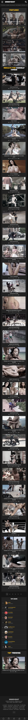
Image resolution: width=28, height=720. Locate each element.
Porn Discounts (12, 5)
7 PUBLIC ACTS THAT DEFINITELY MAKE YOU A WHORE (14, 138)
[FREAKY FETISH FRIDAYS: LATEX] (14, 457)
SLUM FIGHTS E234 (14, 293)
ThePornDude (22, 709)
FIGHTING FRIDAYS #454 (14, 327)
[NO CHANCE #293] (14, 183)
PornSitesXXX (22, 705)
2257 (14, 702)
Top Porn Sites (22, 706)
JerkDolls (7, 5)
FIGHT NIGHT (14, 120)
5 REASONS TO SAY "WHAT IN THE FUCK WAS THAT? (14, 156)
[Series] (8, 718)
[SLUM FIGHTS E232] (14, 440)
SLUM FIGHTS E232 (14, 448)
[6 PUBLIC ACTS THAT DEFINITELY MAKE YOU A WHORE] (14, 353)
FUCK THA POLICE (14, 87)
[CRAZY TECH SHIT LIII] (14, 509)
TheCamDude (10, 705)
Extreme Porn (15, 706)
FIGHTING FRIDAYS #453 (14, 481)
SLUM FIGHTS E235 (14, 224)
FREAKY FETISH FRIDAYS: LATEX (14, 464)
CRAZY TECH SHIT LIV (14, 379)
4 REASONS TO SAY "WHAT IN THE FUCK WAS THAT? (14, 569)
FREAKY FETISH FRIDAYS (14, 207)
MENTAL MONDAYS (14, 62)
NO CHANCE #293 (14, 190)
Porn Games (3, 5)
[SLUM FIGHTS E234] (14, 286)
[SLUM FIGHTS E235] (14, 217)
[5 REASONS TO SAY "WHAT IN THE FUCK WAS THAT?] (14, 148)
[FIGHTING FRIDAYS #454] (14, 319)
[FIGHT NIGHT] (14, 113)
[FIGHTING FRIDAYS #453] (14, 474)
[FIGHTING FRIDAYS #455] (14, 96)
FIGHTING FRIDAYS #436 (14, 49)
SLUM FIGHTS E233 (14, 413)
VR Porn (5, 707)
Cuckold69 (5, 705)
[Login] (24, 718)
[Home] (3, 718)
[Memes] (19, 718)
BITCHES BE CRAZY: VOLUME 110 (14, 21)
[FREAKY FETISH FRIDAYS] (14, 200)
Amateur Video (16, 705)
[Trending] (14, 718)
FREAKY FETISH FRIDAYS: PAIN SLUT (14, 310)
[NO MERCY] (14, 526)
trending (14, 653)
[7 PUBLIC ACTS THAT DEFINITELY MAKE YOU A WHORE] (14, 130)
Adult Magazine (18, 5)
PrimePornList (6, 709)
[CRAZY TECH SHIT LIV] (14, 371)
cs (10, 2)
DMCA (16, 702)
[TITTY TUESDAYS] (14, 166)
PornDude (23, 5)
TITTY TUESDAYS (14, 173)
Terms (7, 702)
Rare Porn (11, 709)
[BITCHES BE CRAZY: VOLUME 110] (14, 18)
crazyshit (14, 699)
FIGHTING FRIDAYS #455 (14, 104)
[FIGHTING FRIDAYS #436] (14, 46)
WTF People (16, 709)
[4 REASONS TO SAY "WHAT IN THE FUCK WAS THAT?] (14, 561)
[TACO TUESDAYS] (14, 269)
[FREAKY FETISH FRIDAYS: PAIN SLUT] (14, 303)
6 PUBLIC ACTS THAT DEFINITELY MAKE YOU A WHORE (14, 362)
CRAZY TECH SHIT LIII (14, 516)
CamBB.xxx (5, 706)
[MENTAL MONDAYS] (14, 59)
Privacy (10, 702)
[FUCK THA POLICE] (14, 79)
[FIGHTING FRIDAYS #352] (14, 32)
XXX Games (10, 706)
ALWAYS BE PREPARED (14, 344)
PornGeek (9, 707)
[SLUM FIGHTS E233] (14, 405)
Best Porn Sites (22, 707)
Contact (20, 702)
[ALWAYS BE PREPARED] (14, 336)
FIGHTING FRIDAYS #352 (14, 35)
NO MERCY (14, 533)
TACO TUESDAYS (14, 276)
